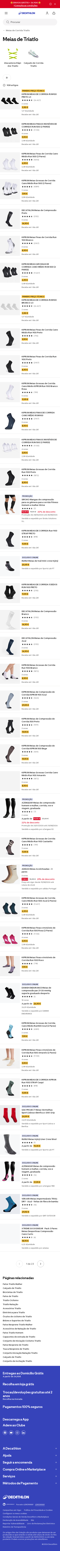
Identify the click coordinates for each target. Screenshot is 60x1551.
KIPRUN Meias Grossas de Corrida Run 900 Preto (39, 470)
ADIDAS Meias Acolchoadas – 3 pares (37, 870)
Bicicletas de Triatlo (13, 1292)
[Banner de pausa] (50, 4)
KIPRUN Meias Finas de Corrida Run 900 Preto (39, 358)
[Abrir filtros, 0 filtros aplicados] (7, 77)
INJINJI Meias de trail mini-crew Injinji (40, 561)
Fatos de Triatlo (10, 1296)
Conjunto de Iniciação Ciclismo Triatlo (22, 1341)
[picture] (10, 99)
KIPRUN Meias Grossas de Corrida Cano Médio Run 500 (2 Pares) (39, 181)
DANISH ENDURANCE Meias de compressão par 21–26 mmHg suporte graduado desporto (37, 990)
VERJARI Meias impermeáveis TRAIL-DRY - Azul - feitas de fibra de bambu (40, 1200)
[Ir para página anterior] (19, 1264)
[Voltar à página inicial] (26, 13)
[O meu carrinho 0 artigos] (54, 13)
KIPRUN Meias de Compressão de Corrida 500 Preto (38, 720)
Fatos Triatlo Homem (13, 1332)
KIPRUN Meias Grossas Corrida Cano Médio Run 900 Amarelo (40, 773)
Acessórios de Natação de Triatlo (19, 1328)
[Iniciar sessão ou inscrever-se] (47, 13)
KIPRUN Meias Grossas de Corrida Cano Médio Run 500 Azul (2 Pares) (39, 899)
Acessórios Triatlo (12, 1308)
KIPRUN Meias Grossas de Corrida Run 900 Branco (39, 666)
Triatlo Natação (10, 1304)
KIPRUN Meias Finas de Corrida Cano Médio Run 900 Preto (40, 331)
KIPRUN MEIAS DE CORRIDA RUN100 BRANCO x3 (39, 301)
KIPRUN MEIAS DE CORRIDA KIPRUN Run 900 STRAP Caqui (39, 1081)
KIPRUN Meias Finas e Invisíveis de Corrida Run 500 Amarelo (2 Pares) (39, 1051)
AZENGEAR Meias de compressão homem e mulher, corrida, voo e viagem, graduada (39, 805)
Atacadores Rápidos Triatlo (13, 64)
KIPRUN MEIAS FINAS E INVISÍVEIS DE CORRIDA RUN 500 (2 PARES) (39, 125)
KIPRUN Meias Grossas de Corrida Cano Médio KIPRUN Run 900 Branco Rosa (40, 386)
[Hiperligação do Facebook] (5, 1432)
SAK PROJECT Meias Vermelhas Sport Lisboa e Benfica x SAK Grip (38, 1111)
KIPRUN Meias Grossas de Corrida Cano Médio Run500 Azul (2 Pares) (39, 1024)
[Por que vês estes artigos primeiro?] (4, 85)
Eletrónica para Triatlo (14, 1312)
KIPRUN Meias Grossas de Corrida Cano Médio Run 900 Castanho (39, 840)
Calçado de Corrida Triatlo (33, 64)
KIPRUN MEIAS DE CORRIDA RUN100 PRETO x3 (39, 95)
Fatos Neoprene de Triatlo (15, 1345)
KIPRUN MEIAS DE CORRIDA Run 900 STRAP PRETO (40, 532)
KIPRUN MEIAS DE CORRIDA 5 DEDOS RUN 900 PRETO (40, 585)
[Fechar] (55, 4)
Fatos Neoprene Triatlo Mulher (18, 1324)
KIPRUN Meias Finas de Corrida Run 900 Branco (39, 238)
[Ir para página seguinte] (40, 1264)
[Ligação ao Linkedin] (23, 1432)
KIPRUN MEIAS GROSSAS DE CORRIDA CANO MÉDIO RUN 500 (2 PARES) (39, 267)
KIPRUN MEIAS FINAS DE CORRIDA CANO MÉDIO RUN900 (38, 414)
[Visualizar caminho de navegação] (4, 30)
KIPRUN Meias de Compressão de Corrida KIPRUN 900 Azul (38, 693)
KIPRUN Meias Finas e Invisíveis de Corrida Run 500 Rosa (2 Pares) (39, 929)
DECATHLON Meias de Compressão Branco (39, 612)
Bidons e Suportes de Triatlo (17, 1320)
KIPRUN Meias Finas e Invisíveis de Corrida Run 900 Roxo (39, 958)
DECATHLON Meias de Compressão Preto (39, 211)
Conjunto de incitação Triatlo (17, 1361)
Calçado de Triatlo (12, 1288)
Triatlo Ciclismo (10, 1300)
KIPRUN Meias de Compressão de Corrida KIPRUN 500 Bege (38, 747)
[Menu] (6, 13)
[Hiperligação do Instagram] (17, 1432)
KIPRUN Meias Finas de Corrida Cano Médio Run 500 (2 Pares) (40, 155)
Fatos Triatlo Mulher (12, 1284)
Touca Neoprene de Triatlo (16, 1349)
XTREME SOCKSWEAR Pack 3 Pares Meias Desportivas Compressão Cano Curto (40, 1231)
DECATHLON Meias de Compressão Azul (39, 639)
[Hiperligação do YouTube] (11, 1432)
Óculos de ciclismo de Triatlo (17, 1316)
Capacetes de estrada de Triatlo (19, 1337)
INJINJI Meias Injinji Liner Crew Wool (39, 1139)
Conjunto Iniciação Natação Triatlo (20, 1353)
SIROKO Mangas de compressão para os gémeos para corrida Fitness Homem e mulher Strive (40, 502)
